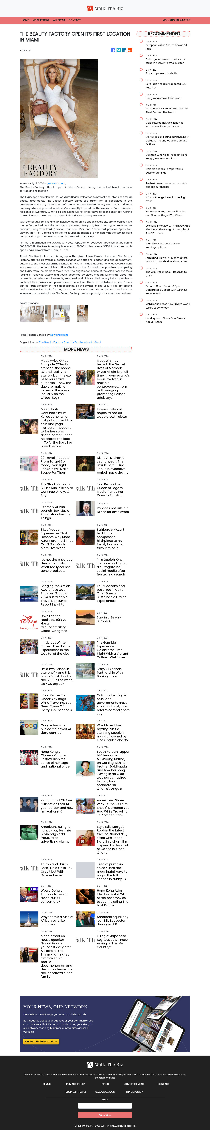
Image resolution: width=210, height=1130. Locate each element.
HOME (25, 20)
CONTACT (75, 20)
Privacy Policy (75, 1084)
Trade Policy (134, 1092)
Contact (163, 1084)
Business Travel (75, 1092)
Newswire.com (56, 183)
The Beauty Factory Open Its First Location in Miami (70, 342)
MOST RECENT (41, 20)
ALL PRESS (59, 20)
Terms (47, 1084)
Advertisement (134, 1084)
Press (105, 1084)
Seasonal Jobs (105, 1092)
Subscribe (105, 1115)
